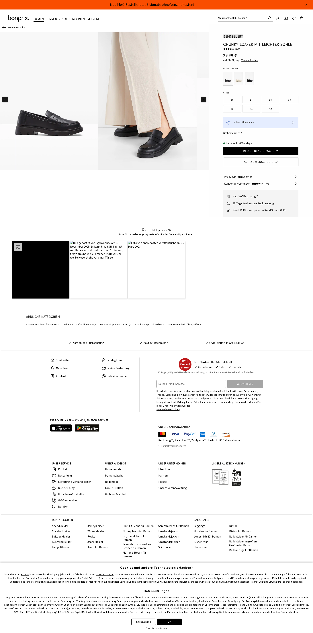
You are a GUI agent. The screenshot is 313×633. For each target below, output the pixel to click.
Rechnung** (165, 440)
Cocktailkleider (61, 531)
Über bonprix (166, 469)
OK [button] (169, 622)
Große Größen (114, 488)
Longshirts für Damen (207, 537)
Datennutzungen (105, 574)
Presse (162, 482)
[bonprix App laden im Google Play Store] (87, 428)
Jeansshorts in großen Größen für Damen (137, 546)
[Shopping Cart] (301, 18)
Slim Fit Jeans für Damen (138, 526)
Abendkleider (60, 526)
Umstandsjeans (168, 531)
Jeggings (199, 526)
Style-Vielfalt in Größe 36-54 (226, 343)
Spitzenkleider (61, 537)
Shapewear (201, 547)
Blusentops (201, 542)
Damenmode (113, 469)
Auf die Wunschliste (258, 162)
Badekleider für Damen (243, 537)
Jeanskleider (95, 542)
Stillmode (164, 547)
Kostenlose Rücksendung (88, 343)
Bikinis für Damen (240, 531)
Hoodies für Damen (206, 531)
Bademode (111, 482)
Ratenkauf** (182, 440)
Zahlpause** (199, 440)
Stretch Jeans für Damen (173, 526)
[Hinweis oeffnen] (293, 122)
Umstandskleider (169, 542)
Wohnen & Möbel (115, 494)
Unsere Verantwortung (172, 488)
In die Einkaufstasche (258, 151)
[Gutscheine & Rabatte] (285, 18)
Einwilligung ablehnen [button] (156, 628)
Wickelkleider (95, 531)
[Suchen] (269, 18)
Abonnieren (245, 384)
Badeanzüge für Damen (243, 550)
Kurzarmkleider (61, 542)
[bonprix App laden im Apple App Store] (61, 428)
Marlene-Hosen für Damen (134, 554)
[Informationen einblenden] (306, 5)
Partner (25, 574)
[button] (40, 270)
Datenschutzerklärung (206, 612)
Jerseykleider (95, 526)
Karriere (163, 476)
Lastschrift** (216, 440)
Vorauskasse (232, 440)
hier (91, 582)
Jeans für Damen (97, 547)
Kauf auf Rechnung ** (156, 343)
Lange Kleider (60, 547)
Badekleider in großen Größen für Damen (243, 543)
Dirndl (233, 526)
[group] (49, 101)
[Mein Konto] (277, 18)
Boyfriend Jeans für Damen (134, 538)
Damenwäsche (114, 475)
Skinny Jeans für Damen (137, 531)
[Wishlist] (293, 18)
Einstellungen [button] (143, 622)
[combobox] (243, 18)
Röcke (91, 537)
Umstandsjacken (168, 537)
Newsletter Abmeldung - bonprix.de (228, 402)
